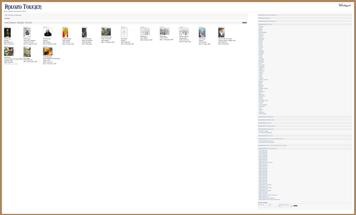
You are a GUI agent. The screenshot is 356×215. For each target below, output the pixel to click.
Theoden (261, 102)
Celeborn (261, 35)
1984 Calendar (263, 165)
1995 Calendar (263, 180)
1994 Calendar (263, 178)
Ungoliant (261, 112)
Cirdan (261, 36)
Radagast (261, 91)
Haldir (260, 75)
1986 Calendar (263, 168)
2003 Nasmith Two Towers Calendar (269, 199)
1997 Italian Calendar (265, 184)
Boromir (261, 33)
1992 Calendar (263, 177)
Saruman (261, 94)
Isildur (260, 76)
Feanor (261, 50)
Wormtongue (262, 113)
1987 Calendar (263, 170)
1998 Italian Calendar (265, 187)
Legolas (261, 78)
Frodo (260, 57)
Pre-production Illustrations (267, 142)
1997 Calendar (263, 183)
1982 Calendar (263, 164)
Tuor (260, 107)
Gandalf (261, 60)
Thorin (261, 103)
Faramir (261, 47)
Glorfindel (261, 66)
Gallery (11, 11)
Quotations (17, 11)
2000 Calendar (263, 192)
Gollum (261, 69)
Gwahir (261, 72)
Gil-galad (261, 62)
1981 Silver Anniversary (266, 162)
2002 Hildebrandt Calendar (267, 198)
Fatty (260, 48)
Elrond (261, 42)
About (24, 11)
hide (264, 24)
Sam (260, 93)
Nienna (261, 87)
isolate (260, 15)
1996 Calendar (263, 181)
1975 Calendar (263, 152)
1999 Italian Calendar (265, 190)
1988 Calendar (263, 171)
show (264, 15)
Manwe (261, 81)
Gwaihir (261, 73)
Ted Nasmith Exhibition (265, 132)
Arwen (260, 28)
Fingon (261, 54)
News (6, 11)
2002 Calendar (263, 196)
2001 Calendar (263, 193)
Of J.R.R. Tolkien (264, 131)
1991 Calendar (263, 175)
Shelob (261, 97)
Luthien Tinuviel (263, 79)
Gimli (260, 63)
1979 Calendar (263, 158)
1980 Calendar (263, 159)
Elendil (261, 41)
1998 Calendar (263, 186)
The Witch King (263, 100)
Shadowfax (262, 96)
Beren (260, 30)
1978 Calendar (263, 156)
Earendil (261, 39)
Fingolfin (261, 53)
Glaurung (261, 65)
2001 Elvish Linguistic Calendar (268, 195)
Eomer (261, 44)
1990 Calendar (263, 174)
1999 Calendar (263, 189)
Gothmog (261, 70)
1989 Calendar (263, 173)
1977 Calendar (263, 155)
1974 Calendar (263, 150)
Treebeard (262, 106)
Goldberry (262, 67)
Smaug (261, 99)
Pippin (260, 90)
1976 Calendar (263, 153)
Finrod (261, 56)
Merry (260, 84)
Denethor (261, 38)
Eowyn (261, 45)
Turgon (261, 109)
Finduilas (261, 51)
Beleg (260, 29)
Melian (261, 82)
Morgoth (261, 85)
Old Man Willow (263, 88)
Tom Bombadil (263, 105)
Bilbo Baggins (263, 32)
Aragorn (261, 26)
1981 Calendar (263, 161)
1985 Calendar (263, 167)
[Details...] (7, 27)
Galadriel (261, 59)
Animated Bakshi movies (266, 141)
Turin (260, 110)
